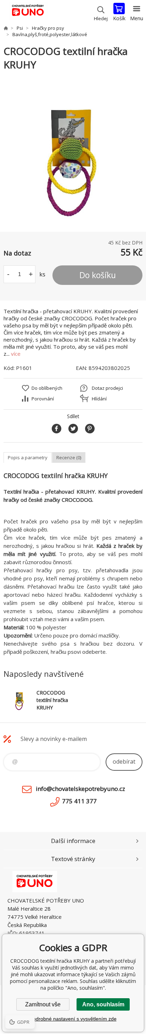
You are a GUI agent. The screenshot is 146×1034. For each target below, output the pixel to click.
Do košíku (97, 275)
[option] (73, 151)
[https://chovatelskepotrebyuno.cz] (6, 28)
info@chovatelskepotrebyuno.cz (80, 789)
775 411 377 (79, 801)
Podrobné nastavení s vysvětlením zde (73, 1019)
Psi (20, 28)
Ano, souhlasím (103, 1004)
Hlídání (99, 398)
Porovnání (43, 398)
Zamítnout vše (43, 1004)
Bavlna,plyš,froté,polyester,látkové (49, 34)
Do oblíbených (47, 388)
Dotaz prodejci (107, 388)
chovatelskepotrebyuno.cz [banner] (28, 12)
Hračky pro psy (48, 28)
